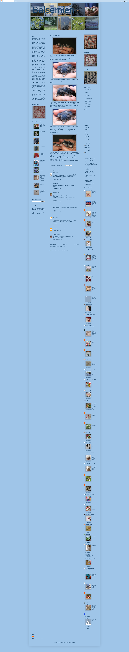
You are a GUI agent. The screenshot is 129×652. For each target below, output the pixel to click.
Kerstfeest (43, 59)
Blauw (44, 39)
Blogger (73, 642)
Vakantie (39, 93)
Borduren (34, 42)
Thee (39, 90)
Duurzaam (43, 46)
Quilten (38, 78)
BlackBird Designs (38, 39)
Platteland (40, 76)
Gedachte (34, 51)
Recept (33, 79)
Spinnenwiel (34, 85)
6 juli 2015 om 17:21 (57, 223)
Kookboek (34, 63)
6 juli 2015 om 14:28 (57, 211)
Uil (34, 93)
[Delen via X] (68, 165)
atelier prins (88, 265)
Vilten (40, 97)
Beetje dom (43, 38)
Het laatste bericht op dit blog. (94, 318)
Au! (36, 38)
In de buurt (38, 56)
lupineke (87, 618)
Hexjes (43, 55)
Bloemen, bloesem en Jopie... (42, 169)
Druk (38, 46)
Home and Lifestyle (89, 484)
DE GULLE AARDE (89, 534)
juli (85, 129)
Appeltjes (34, 38)
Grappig (43, 52)
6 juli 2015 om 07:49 (57, 179)
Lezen (36, 67)
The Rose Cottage (89, 330)
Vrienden (34, 98)
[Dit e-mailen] (65, 165)
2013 (86, 143)
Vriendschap (43, 98)
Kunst (43, 63)
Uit (36, 93)
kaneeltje (55, 172)
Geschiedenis (34, 52)
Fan (37, 48)
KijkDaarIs (55, 192)
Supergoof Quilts (89, 239)
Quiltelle (87, 340)
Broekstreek (43, 42)
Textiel (43, 89)
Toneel (39, 91)
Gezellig (39, 52)
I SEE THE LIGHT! (88, 250)
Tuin (44, 91)
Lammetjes (35, 64)
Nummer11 (87, 592)
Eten (44, 47)
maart (86, 136)
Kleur (33, 61)
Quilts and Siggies (89, 190)
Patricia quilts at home (90, 359)
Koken (43, 61)
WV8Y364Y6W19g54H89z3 (90, 326)
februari (86, 138)
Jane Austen (40, 57)
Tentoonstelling (35, 89)
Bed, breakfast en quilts (90, 369)
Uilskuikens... (42, 146)
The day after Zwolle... (42, 139)
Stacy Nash (43, 85)
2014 (86, 142)
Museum (37, 70)
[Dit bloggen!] (66, 165)
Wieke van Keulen (89, 325)
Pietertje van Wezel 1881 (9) (94, 192)
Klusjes (40, 61)
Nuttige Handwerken (89, 573)
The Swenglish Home (89, 475)
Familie (34, 48)
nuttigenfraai (88, 254)
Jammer (33, 57)
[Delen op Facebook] (69, 165)
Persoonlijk (35, 76)
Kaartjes (33, 59)
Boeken (43, 41)
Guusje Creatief (88, 275)
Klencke (43, 60)
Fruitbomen (39, 50)
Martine (54, 183)
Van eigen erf (41, 94)
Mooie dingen (36, 69)
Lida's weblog (88, 350)
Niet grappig (40, 72)
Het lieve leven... (88, 304)
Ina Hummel (55, 206)
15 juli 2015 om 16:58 (57, 239)
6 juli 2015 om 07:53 (57, 188)
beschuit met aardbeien (90, 568)
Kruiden (39, 63)
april (86, 134)
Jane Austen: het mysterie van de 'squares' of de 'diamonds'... (42, 178)
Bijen (33, 39)
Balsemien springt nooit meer (42, 125)
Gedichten (43, 51)
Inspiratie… (94, 486)
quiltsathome (55, 215)
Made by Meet (88, 554)
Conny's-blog (56, 234)
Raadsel (43, 78)
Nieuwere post (53, 244)
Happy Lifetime (88, 294)
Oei (44, 72)
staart (54, 227)
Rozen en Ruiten (88, 524)
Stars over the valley (37, 86)
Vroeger (34, 99)
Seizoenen (35, 82)
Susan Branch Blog (89, 249)
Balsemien (53, 10)
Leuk (40, 66)
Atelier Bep (87, 422)
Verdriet (33, 95)
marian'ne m (88, 220)
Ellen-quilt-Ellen (88, 442)
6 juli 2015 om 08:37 (57, 201)
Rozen (37, 79)
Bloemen (37, 41)
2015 (86, 127)
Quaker (33, 78)
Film (44, 48)
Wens (44, 99)
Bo (40, 41)
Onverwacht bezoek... (42, 161)
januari (86, 139)
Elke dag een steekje (89, 413)
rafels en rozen (88, 229)
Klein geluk (38, 60)
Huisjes (33, 56)
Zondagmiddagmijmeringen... (42, 191)
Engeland (40, 47)
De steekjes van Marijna (90, 558)
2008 (86, 152)
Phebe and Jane (88, 390)
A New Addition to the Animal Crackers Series (93, 457)
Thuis (43, 90)
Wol (35, 100)
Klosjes (36, 61)
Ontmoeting (34, 75)
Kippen (33, 60)
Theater (33, 90)
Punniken (43, 76)
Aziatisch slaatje (88, 569)
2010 (86, 149)
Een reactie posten (55, 241)
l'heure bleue (88, 583)
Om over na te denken (38, 74)
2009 (86, 150)
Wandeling (39, 99)
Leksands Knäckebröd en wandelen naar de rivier (94, 203)
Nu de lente (87, 615)
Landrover (43, 64)
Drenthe (43, 44)
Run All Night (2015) (89, 555)
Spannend (38, 84)
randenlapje (94, 495)
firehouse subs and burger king (94, 297)
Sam (39, 79)
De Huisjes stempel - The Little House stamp (94, 607)
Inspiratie (43, 56)
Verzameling (35, 97)
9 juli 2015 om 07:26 (57, 230)
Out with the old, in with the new (94, 546)
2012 (86, 145)
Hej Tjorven (87, 200)
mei (86, 132)
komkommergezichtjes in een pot (94, 536)
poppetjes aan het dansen (93, 445)
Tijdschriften (34, 91)
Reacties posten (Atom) (60, 246)
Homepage (65, 244)
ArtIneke (87, 628)
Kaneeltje (87, 210)
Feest (39, 48)
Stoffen (34, 87)
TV (32, 93)
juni (86, 131)
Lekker (34, 66)
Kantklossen (38, 59)
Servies (43, 82)
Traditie (41, 91)
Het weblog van (88, 614)
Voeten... (93, 305)
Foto (33, 50)
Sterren (43, 86)
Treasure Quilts (88, 504)
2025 (92, 276)
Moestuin (43, 67)
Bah (39, 38)
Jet (44, 57)
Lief (40, 67)
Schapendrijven (35, 80)
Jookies (87, 285)
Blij (33, 41)
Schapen (43, 79)
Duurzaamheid (35, 47)
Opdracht (43, 75)
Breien (38, 42)
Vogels (43, 97)
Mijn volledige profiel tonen (37, 638)
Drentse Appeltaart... (42, 154)
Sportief (38, 85)
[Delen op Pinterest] (71, 165)
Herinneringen (35, 55)
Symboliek (43, 87)
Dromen (33, 46)
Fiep (42, 48)
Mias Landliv (88, 544)
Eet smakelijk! (42, 184)
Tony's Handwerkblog (90, 494)
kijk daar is (87, 432)
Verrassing (43, 95)
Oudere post (76, 244)
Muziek (40, 70)
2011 (86, 147)
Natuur (34, 72)
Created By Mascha (89, 514)
